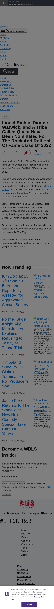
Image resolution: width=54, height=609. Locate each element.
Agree (29, 604)
